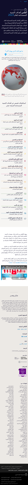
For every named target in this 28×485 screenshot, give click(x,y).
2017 (25, 329)
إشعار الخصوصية (7, 466)
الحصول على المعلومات (5, 468)
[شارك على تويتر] (26, 336)
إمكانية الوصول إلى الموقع (16, 466)
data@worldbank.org (21, 262)
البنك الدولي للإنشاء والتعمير (16, 477)
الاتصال (18, 468)
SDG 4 (3, 94)
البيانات (25, 344)
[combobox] (15, 54)
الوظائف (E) (13, 468)
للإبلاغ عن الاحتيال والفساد (22, 470)
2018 (22, 329)
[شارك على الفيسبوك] (22, 336)
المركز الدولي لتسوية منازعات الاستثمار (8, 481)
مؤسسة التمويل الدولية (5, 479)
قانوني (2, 466)
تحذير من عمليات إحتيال (12, 470)
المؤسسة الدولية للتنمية (5, 477)
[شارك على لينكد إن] (24, 336)
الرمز (21, 344)
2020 (18, 329)
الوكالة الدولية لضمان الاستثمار (16, 479)
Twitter (10, 262)
